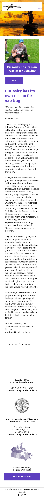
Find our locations (22, 477)
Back (14, 81)
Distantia (22, 492)
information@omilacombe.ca (22, 390)
